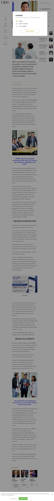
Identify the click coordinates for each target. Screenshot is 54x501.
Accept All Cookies (23, 498)
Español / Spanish (23, 23)
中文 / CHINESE (23, 26)
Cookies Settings (14, 498)
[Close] (52, 494)
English (21, 21)
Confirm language (30, 31)
